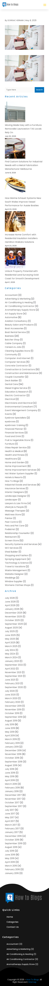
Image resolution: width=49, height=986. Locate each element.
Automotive (11, 317)
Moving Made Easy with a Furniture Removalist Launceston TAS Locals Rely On (23, 128)
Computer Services (15, 361)
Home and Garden (15, 462)
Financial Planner (14, 429)
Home (10, 916)
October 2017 (12, 802)
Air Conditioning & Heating (19, 302)
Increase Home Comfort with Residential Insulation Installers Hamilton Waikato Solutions (21, 238)
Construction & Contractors (20, 369)
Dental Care (11, 384)
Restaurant (11, 536)
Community (11, 354)
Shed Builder (11, 551)
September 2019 (13, 717)
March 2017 (11, 824)
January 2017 (12, 832)
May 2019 (9, 731)
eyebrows (10, 421)
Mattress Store (13, 514)
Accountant (11, 295)
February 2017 (12, 828)
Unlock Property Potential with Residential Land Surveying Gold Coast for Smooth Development (22, 275)
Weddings (10, 577)
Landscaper (11, 499)
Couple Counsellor (14, 376)
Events (8, 414)
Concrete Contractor (16, 365)
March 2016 (11, 865)
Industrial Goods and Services (20, 484)
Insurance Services (15, 488)
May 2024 (10, 653)
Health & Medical (14, 451)
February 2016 (12, 869)
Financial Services (14, 432)
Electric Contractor (15, 395)
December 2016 (13, 836)
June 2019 (10, 728)
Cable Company (13, 343)
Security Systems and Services (21, 544)
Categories (12, 922)
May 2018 (10, 776)
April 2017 (10, 821)
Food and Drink (13, 436)
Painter (9, 518)
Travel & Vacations (15, 566)
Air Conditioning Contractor (19, 306)
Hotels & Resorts (14, 477)
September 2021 (13, 676)
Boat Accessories (14, 328)
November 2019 (13, 709)
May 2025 (10, 638)
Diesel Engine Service (16, 388)
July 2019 (9, 724)
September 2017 (13, 806)
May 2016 (10, 858)
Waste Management (16, 570)
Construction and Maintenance (21, 373)
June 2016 (10, 854)
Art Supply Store (13, 313)
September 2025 (14, 624)
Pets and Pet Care (14, 525)
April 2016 (10, 862)
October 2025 (12, 620)
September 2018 (13, 761)
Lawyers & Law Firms (16, 503)
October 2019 (12, 713)
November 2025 (13, 616)
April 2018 (10, 780)
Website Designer (14, 574)
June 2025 (10, 635)
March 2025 (11, 646)
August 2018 (11, 765)
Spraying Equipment (15, 559)
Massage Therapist (15, 510)
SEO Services (12, 547)
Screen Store (12, 540)
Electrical (10, 399)
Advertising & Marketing (17, 298)
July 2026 (10, 598)
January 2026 (12, 609)
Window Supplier (14, 581)
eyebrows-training (15, 425)
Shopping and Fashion (16, 555)
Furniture (10, 443)
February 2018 (12, 787)
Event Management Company (21, 410)
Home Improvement (16, 466)
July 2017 (9, 810)
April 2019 (10, 735)
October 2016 (12, 839)
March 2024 (11, 657)
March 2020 (11, 698)
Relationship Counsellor (17, 533)
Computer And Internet (17, 358)
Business (9, 336)
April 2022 (10, 668)
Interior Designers (14, 492)
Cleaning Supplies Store (17, 350)
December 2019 (13, 705)
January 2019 (12, 746)
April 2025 (10, 642)
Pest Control (11, 521)
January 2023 (12, 661)
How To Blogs (12, 481)
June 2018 (10, 772)
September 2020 (14, 687)
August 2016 (11, 847)
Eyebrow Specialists (15, 417)
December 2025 (13, 612)
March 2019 (11, 739)
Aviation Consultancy (16, 321)
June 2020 (10, 694)
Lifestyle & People (14, 507)
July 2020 (10, 691)
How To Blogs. (32, 979)
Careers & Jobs (13, 347)
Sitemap (32, 982)
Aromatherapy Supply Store (20, 309)
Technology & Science (17, 562)
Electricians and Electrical (19, 403)
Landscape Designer (16, 496)
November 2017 (13, 798)
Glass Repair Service (16, 447)
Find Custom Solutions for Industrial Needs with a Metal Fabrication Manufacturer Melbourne (23, 165)
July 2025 (10, 631)
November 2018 (13, 754)
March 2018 (11, 784)
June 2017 (10, 813)
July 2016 (9, 850)
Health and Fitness (15, 454)
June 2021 (10, 679)
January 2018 (12, 791)
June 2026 (10, 601)
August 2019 (11, 720)
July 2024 (10, 650)
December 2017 (13, 795)
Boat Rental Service (15, 332)
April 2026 (10, 605)
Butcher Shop (12, 339)
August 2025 (11, 627)
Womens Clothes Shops (17, 585)
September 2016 (13, 843)
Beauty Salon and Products (19, 324)
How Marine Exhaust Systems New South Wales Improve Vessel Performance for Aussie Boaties (23, 202)
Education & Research (16, 391)
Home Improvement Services (20, 469)
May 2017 (10, 817)
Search (39, 89)
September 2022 (14, 664)
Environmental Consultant (19, 406)
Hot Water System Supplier (19, 473)
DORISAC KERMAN (16, 20)
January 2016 (12, 873)
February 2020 (12, 702)
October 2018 (12, 757)
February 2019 (12, 743)
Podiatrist (10, 529)
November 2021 (13, 672)
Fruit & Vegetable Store (17, 440)
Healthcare (11, 458)
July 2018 (9, 769)
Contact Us (13, 927)
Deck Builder (11, 380)
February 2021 (12, 683)
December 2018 (13, 750)
